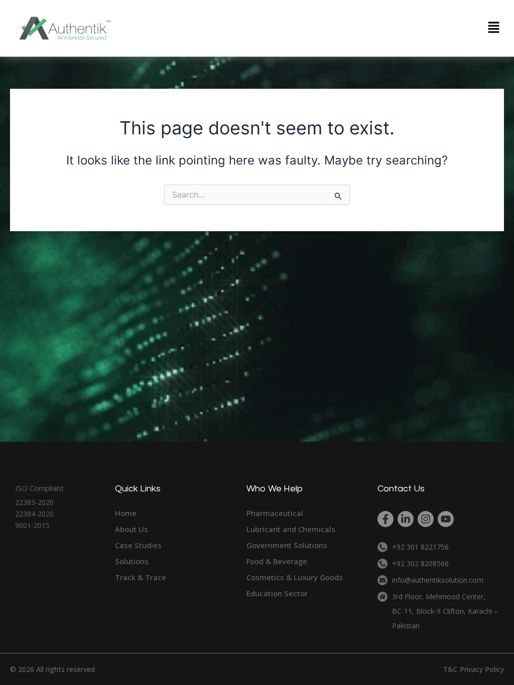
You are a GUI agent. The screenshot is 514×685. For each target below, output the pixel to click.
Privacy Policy (482, 669)
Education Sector (277, 593)
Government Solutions (286, 545)
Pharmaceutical (274, 513)
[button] (494, 28)
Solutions (132, 561)
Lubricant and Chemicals (290, 529)
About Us (131, 529)
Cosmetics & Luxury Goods (294, 577)
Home (126, 513)
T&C (450, 669)
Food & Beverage (276, 561)
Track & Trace (140, 577)
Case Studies (138, 545)
